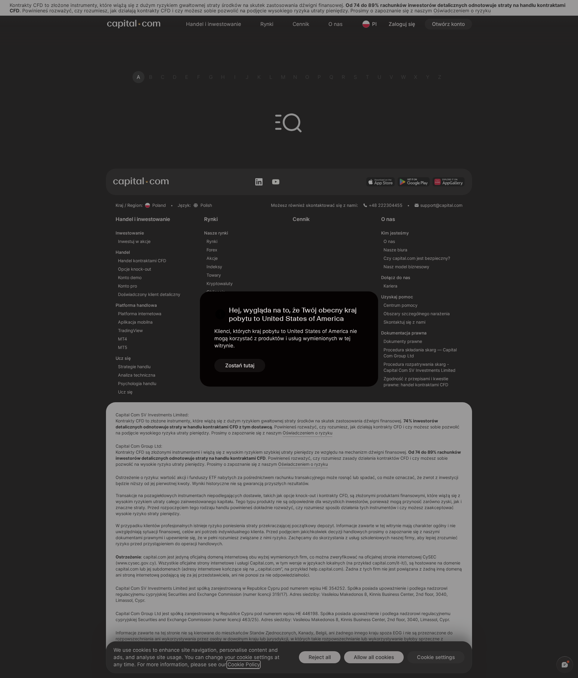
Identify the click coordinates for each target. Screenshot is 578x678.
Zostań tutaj (239, 365)
